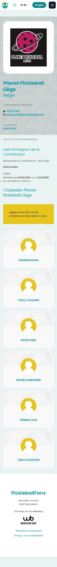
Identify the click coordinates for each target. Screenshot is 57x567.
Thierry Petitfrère (28, 460)
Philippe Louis (28, 420)
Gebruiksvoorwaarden (28, 530)
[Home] (5, 5)
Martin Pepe (13, 110)
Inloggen (39, 5)
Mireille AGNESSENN (28, 380)
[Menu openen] (52, 5)
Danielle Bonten (29, 260)
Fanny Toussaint (28, 300)
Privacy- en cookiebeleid (28, 535)
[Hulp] (15, 5)
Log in (13, 212)
